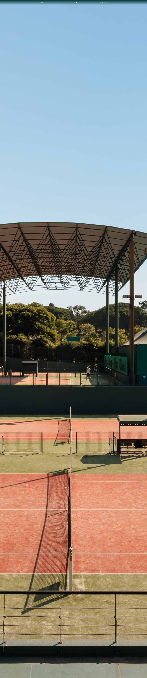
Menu (43, 2)
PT (101, 2)
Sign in (106, 2)
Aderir (73, 339)
